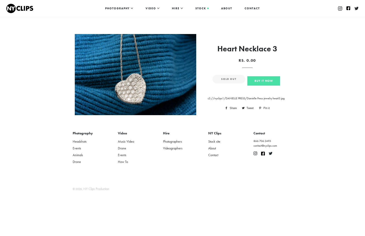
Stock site (214, 141)
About (226, 8)
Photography (118, 8)
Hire (176, 8)
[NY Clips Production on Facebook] (348, 8)
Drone (77, 162)
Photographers (172, 141)
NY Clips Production (96, 189)
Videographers (172, 148)
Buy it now (264, 81)
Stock (201, 8)
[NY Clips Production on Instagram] (340, 8)
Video (151, 8)
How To (123, 162)
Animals (78, 155)
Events (77, 148)
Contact (252, 8)
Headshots (80, 141)
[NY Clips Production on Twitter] (356, 8)
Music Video (126, 141)
